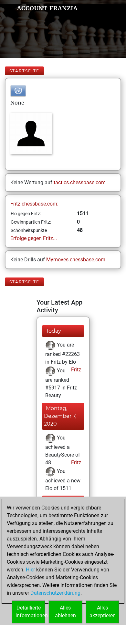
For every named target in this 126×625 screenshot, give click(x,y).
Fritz (75, 370)
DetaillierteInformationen (30, 612)
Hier (30, 570)
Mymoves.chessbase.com (75, 260)
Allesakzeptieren (102, 612)
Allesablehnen (65, 612)
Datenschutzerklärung (55, 593)
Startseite (24, 70)
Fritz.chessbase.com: (34, 204)
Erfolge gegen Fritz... (33, 238)
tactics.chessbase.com (80, 182)
